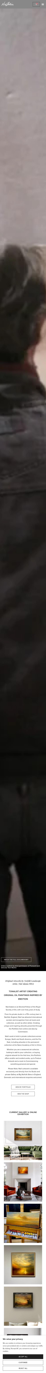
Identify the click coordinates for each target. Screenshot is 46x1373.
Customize (23, 1362)
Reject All (23, 1368)
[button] (43, 4)
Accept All (23, 1357)
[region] (23, 1354)
